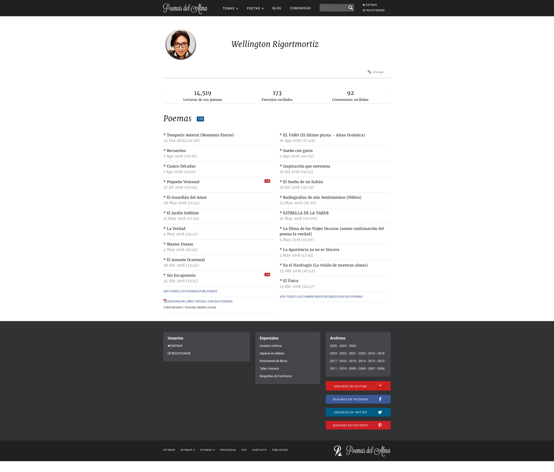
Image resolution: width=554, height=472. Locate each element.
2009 (352, 368)
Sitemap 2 (188, 450)
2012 (381, 360)
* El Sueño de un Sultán (301, 181)
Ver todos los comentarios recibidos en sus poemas (321, 296)
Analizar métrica (271, 345)
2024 (352, 345)
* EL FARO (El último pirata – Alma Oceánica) (322, 135)
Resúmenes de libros (273, 360)
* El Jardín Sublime (181, 213)
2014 (362, 360)
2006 (381, 368)
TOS (244, 450)
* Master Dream (178, 244)
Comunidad (300, 8)
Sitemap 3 (207, 450)
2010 (343, 368)
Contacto (259, 450)
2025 (343, 345)
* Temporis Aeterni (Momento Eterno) (198, 135)
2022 (343, 353)
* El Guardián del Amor (185, 197)
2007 (371, 368)
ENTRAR (371, 4)
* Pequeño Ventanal (181, 181)
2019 (371, 353)
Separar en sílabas (272, 353)
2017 (333, 360)
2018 (381, 353)
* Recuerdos (174, 150)
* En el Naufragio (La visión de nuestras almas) (324, 265)
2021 (352, 353)
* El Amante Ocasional (184, 259)
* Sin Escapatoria (179, 275)
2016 (343, 360)
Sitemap (169, 450)
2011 (333, 368)
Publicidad (280, 450)
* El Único (289, 280)
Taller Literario (269, 368)
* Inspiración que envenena (305, 166)
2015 (352, 360)
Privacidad (228, 450)
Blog (276, 8)
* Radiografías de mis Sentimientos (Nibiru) (320, 197)
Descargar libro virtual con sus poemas (199, 301)
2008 (362, 368)
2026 (333, 345)
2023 (333, 353)
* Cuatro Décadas (179, 166)
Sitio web (378, 72)
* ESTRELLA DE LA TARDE (304, 213)
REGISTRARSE (375, 10)
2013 (371, 360)
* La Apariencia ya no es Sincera (309, 249)
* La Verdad (174, 228)
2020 (362, 353)
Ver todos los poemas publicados (190, 291)
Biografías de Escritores (275, 376)
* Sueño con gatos (296, 150)
